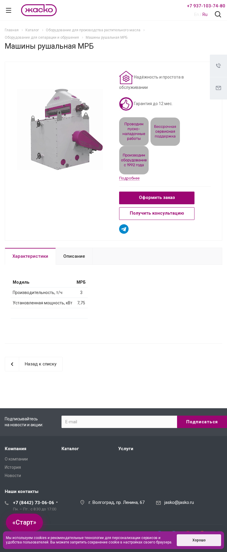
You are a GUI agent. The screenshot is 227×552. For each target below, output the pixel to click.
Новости (13, 475)
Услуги (125, 448)
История (13, 467)
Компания (15, 448)
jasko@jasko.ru (179, 502)
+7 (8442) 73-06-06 (33, 502)
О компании (16, 459)
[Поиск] (218, 15)
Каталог (70, 448)
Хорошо (199, 540)
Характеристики (30, 256)
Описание (74, 256)
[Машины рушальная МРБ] (60, 129)
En (196, 14)
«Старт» (24, 522)
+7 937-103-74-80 (206, 6)
